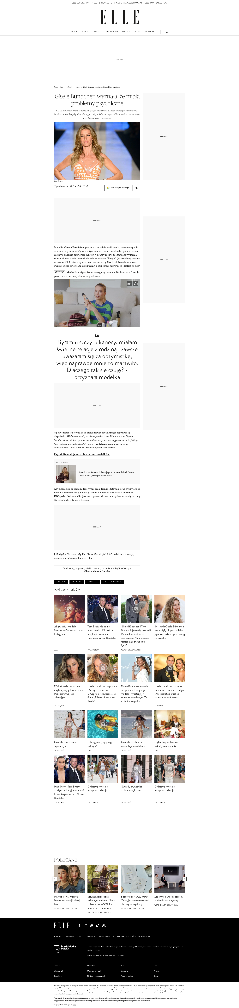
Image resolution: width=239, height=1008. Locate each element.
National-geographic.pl (96, 976)
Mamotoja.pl (92, 965)
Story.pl (157, 976)
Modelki (76, 582)
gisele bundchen (112, 582)
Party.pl (57, 965)
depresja (92, 582)
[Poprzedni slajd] (55, 879)
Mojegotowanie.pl (94, 971)
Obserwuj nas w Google (120, 187)
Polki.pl (123, 965)
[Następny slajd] (184, 879)
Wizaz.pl (157, 971)
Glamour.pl (58, 971)
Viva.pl (156, 965)
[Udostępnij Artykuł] (136, 188)
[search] (167, 32)
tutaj (74, 1005)
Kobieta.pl (124, 971)
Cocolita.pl (58, 976)
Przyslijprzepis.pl (127, 976)
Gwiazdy (61, 582)
